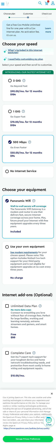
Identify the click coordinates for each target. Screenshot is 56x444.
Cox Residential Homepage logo (12, 4)
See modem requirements (24, 252)
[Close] (52, 393)
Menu (4, 4)
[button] (3, 4)
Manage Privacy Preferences (28, 439)
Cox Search (40, 3)
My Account (53, 3)
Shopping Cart (46, 3)
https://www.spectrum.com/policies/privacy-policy (26, 428)
